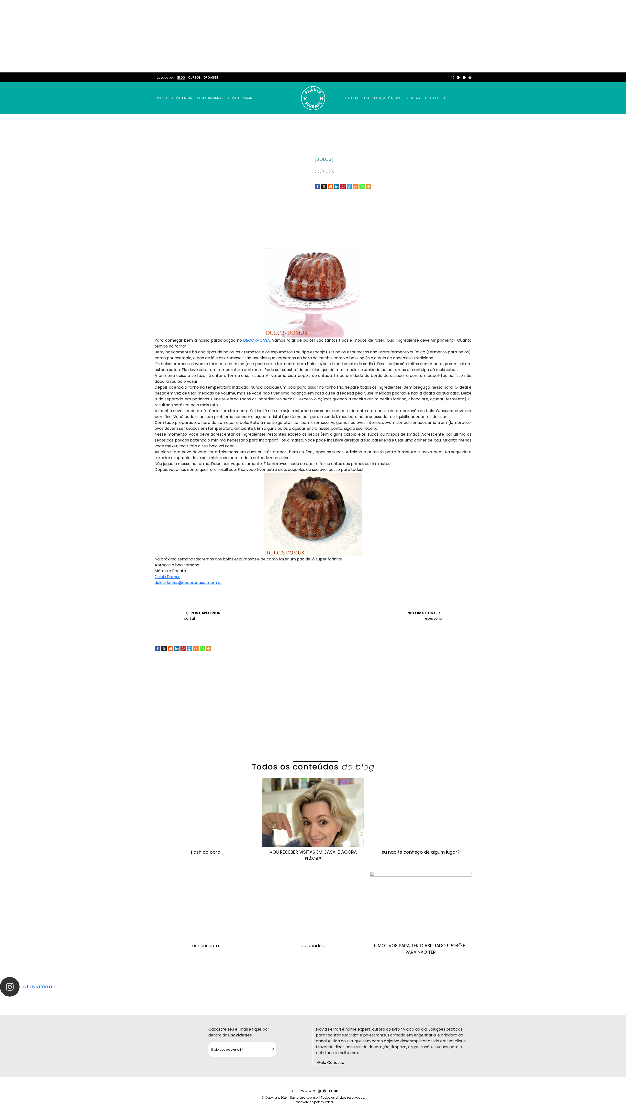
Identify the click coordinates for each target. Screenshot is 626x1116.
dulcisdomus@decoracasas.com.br (188, 582)
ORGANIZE (210, 77)
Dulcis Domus (167, 577)
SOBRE (293, 1091)
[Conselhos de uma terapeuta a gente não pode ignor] (430, 1001)
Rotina (162, 98)
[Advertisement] (313, 36)
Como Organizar (210, 98)
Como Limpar (182, 98)
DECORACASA (256, 340)
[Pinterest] (343, 186)
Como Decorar (240, 98)
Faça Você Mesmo (388, 98)
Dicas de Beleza (357, 98)
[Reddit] (330, 186)
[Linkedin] (336, 186)
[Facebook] (317, 186)
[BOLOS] (324, 159)
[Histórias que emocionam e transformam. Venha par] (352, 1001)
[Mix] (355, 186)
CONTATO (308, 1091)
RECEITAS (413, 98)
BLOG (181, 77)
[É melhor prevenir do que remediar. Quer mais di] (39, 1001)
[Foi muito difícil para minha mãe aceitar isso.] (195, 1001)
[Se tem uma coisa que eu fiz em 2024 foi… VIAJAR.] (117, 1001)
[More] (368, 186)
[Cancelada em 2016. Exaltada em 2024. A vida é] (509, 1001)
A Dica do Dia (435, 98)
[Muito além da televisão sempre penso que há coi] (587, 1001)
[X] (324, 186)
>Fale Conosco (330, 1062)
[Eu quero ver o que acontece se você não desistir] (274, 1001)
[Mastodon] (349, 186)
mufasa (327, 1102)
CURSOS (194, 77)
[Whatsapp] (362, 186)
